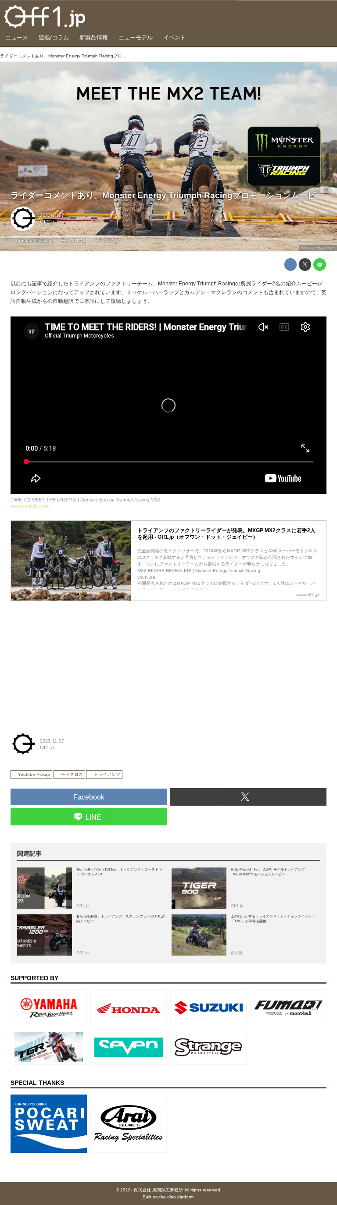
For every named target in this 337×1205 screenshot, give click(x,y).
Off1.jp (47, 221)
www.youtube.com (318, 248)
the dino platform (176, 1196)
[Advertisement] (76, 661)
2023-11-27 (52, 215)
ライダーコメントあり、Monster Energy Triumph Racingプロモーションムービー (167, 195)
